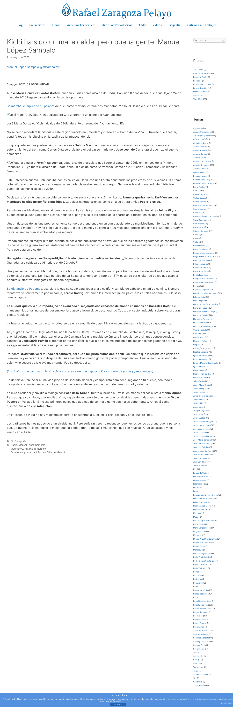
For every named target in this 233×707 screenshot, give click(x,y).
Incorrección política (202, 374)
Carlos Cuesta (199, 198)
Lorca (195, 491)
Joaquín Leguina (200, 410)
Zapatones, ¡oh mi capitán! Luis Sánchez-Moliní (38, 452)
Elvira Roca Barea (201, 271)
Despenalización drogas (204, 253)
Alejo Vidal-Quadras (202, 136)
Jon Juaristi (198, 414)
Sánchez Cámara (200, 634)
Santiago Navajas (201, 641)
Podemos (197, 579)
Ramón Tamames (200, 612)
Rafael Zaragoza (200, 605)
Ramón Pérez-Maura (202, 608)
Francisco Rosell (200, 322)
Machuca (197, 513)
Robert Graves (199, 623)
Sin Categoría (18, 441)
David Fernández (200, 249)
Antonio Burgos (200, 154)
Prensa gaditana (200, 594)
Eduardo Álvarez (200, 264)
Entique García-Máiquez (203, 282)
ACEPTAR (118, 705)
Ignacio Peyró (199, 366)
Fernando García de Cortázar (206, 304)
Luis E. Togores (200, 502)
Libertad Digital (200, 92)
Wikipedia (197, 682)
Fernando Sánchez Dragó (204, 311)
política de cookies (208, 699)
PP (194, 586)
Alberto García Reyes (202, 132)
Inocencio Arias (200, 377)
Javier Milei (198, 403)
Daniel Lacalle (199, 245)
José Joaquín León (201, 425)
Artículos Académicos (81, 25)
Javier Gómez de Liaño (203, 396)
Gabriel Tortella (200, 330)
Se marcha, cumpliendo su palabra (30, 106)
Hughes (196, 344)
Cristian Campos (200, 231)
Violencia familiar (200, 674)
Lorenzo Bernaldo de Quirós (205, 495)
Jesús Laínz (198, 407)
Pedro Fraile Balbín (201, 557)
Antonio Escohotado (202, 161)
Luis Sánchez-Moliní (202, 506)
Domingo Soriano (201, 260)
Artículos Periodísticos (117, 25)
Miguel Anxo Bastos (202, 542)
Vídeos (157, 25)
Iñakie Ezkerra (199, 370)
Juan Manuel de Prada (203, 451)
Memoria (197, 535)
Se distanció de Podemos (24, 288)
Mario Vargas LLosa (202, 528)
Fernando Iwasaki (201, 308)
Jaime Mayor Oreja (201, 385)
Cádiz (142, 25)
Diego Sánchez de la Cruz (204, 256)
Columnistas (37, 25)
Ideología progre (200, 352)
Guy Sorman (198, 337)
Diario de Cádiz (200, 77)
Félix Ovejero (199, 300)
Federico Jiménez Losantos (205, 293)
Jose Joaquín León (201, 429)
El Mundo (197, 81)
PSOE (195, 597)
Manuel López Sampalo (23, 67)
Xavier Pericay (199, 685)
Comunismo (198, 223)
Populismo (198, 583)
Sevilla (196, 652)
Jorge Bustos (199, 418)
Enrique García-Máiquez (203, 278)
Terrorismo (198, 667)
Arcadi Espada (199, 168)
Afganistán (198, 128)
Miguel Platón (199, 546)
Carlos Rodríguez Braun (203, 205)
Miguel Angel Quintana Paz (205, 539)
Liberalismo (198, 484)
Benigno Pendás (200, 176)
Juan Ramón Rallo (201, 454)
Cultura (196, 242)
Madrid (196, 517)
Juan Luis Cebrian (201, 447)
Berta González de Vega (203, 183)
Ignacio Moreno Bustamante (205, 363)
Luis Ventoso (199, 509)
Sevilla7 (196, 660)
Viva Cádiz (198, 99)
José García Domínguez (203, 421)
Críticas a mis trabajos (201, 25)
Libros (56, 25)
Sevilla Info (198, 656)
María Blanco (199, 524)
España (196, 286)
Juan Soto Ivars (200, 458)
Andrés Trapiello (200, 150)
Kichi (195, 469)
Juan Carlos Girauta (201, 443)
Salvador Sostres (200, 630)
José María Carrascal (202, 440)
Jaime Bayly (198, 381)
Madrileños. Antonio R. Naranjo (28, 448)
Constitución (199, 227)
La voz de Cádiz (200, 88)
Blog (20, 25)
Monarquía (198, 550)
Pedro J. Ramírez (200, 564)
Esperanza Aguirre (201, 289)
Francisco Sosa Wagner (203, 326)
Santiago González (201, 638)
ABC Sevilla (198, 70)
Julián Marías (199, 465)
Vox (194, 678)
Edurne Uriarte (199, 267)
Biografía (174, 25)
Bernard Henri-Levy (201, 179)
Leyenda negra (199, 480)
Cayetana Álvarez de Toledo (205, 216)
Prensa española (200, 590)
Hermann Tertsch (200, 341)
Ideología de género (202, 348)
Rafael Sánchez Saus (202, 601)
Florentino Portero (201, 319)
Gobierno (197, 333)
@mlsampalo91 (50, 67)
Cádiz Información (201, 73)
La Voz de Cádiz (200, 473)
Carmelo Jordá (199, 209)
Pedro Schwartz (200, 568)
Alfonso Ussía (199, 139)
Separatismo (199, 649)
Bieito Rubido (199, 187)
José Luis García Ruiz (202, 436)
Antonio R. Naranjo (201, 165)
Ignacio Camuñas (200, 359)
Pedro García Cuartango (203, 561)
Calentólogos (199, 194)
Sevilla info (198, 95)
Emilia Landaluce (200, 275)
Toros (195, 671)
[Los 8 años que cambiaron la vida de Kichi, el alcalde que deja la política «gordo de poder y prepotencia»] (80, 371)
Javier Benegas (200, 388)
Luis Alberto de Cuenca (203, 498)
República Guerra (200, 619)
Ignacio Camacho (201, 355)
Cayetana (197, 212)
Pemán (196, 572)
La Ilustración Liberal (202, 84)
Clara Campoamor (201, 220)
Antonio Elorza (199, 158)
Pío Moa (197, 575)
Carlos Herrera (199, 201)
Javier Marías (199, 399)
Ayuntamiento (199, 172)
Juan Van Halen (199, 462)
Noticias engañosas (202, 553)
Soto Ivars (197, 663)
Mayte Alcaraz (199, 531)
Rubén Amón (198, 627)
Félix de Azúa (199, 297)
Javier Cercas (199, 392)
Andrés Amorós (200, 146)
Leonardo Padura (200, 476)
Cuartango (197, 234)
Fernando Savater (201, 315)
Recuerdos (198, 616)
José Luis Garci (200, 432)
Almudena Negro (200, 143)
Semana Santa (199, 645)
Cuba (195, 238)
